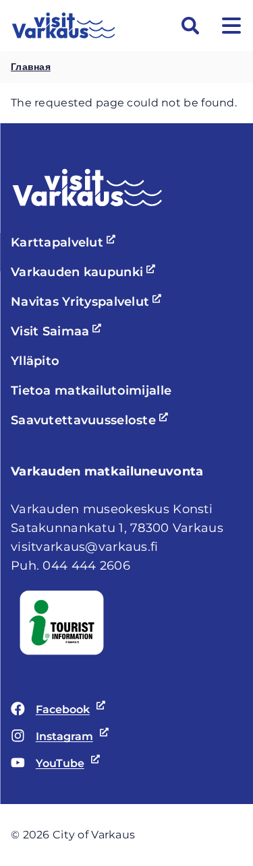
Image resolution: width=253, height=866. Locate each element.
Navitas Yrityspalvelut (88, 301)
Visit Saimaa (58, 331)
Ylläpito (35, 361)
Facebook (50, 710)
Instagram (52, 737)
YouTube (47, 764)
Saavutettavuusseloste (91, 420)
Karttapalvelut (65, 242)
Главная (31, 67)
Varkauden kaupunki (85, 272)
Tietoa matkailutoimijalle (91, 390)
